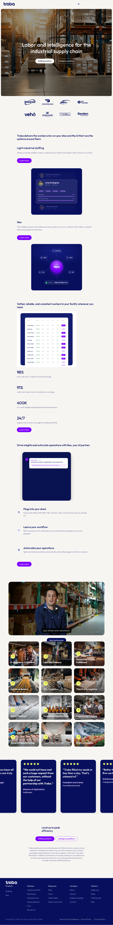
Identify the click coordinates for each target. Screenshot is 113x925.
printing (34, 858)
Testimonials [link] (96, 898)
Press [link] (50, 894)
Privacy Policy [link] (99, 919)
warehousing (43, 858)
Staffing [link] (9, 891)
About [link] (72, 890)
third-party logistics (59, 853)
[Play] (56, 608)
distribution (51, 855)
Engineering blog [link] (76, 898)
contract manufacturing (66, 850)
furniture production (64, 855)
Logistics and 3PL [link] (34, 890)
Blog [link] (50, 890)
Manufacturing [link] (33, 898)
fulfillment (42, 855)
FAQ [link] (92, 902)
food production (44, 853)
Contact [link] (73, 902)
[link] (23, 653)
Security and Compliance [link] (69, 919)
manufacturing (51, 850)
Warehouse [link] (31, 894)
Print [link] (29, 906)
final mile (71, 853)
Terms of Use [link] (86, 919)
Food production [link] (33, 902)
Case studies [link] (53, 898)
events (54, 858)
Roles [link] (93, 894)
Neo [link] (7, 895)
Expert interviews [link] (55, 902)
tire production (78, 855)
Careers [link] (73, 894)
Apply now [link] (95, 890)
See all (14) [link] (31, 910)
